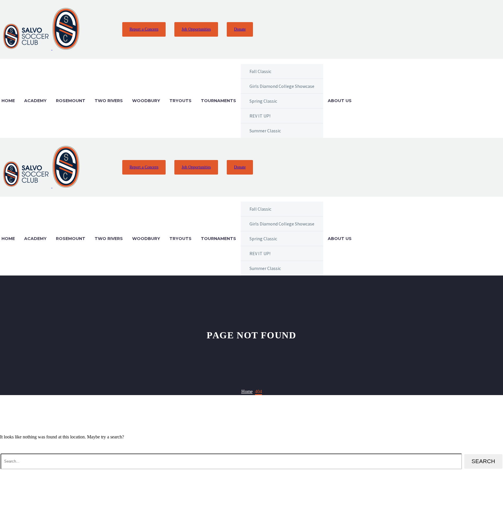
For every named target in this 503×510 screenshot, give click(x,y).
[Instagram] (110, 29)
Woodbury (146, 100)
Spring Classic (263, 101)
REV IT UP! (259, 116)
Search (483, 461)
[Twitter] (99, 29)
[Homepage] (40, 48)
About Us (340, 100)
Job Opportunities (196, 29)
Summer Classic (265, 131)
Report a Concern (144, 29)
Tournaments (218, 100)
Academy (35, 100)
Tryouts (180, 100)
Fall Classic (260, 71)
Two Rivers (109, 100)
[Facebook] (88, 29)
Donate (240, 29)
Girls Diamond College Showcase (281, 86)
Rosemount (70, 100)
